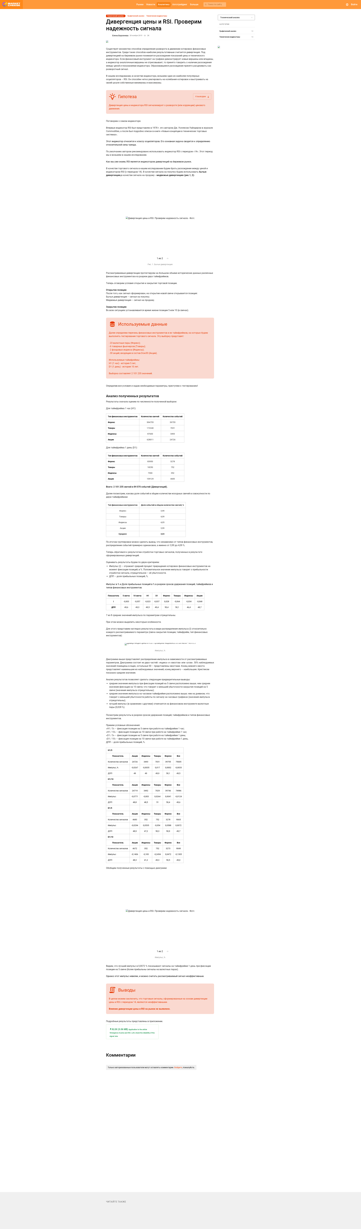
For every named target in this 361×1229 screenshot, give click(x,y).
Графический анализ (135, 16)
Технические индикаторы (156, 16)
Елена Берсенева (120, 35)
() (132, 1032)
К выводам (202, 96)
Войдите (178, 1067)
